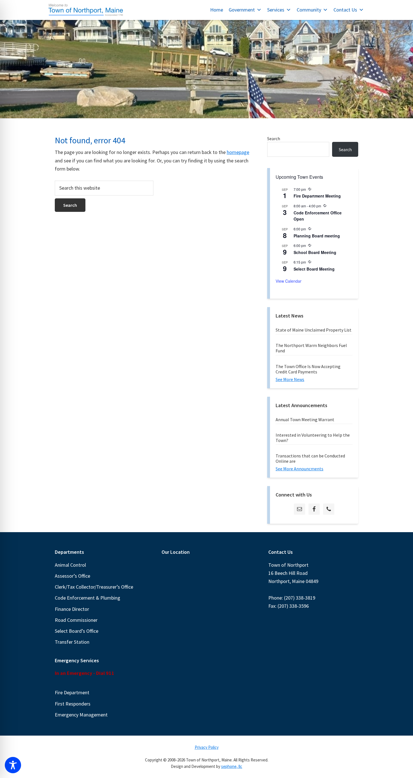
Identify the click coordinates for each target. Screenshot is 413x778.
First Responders (72, 703)
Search (273, 138)
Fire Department (72, 692)
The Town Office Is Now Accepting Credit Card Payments (308, 369)
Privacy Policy (207, 747)
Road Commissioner (76, 620)
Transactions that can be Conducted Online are (310, 458)
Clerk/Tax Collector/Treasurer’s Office (94, 587)
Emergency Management (81, 714)
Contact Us (345, 9)
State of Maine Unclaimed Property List (313, 330)
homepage (238, 152)
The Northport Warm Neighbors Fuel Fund (311, 347)
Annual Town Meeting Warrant (305, 419)
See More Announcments (299, 468)
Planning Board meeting (317, 236)
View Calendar (288, 281)
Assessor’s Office (72, 576)
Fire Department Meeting (317, 196)
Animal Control (70, 565)
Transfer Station (72, 642)
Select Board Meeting (314, 269)
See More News (290, 379)
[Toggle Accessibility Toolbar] (13, 765)
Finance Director (72, 609)
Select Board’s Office (76, 631)
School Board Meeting (315, 252)
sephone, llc (231, 766)
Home (216, 9)
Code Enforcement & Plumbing (87, 598)
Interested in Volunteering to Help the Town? (313, 437)
